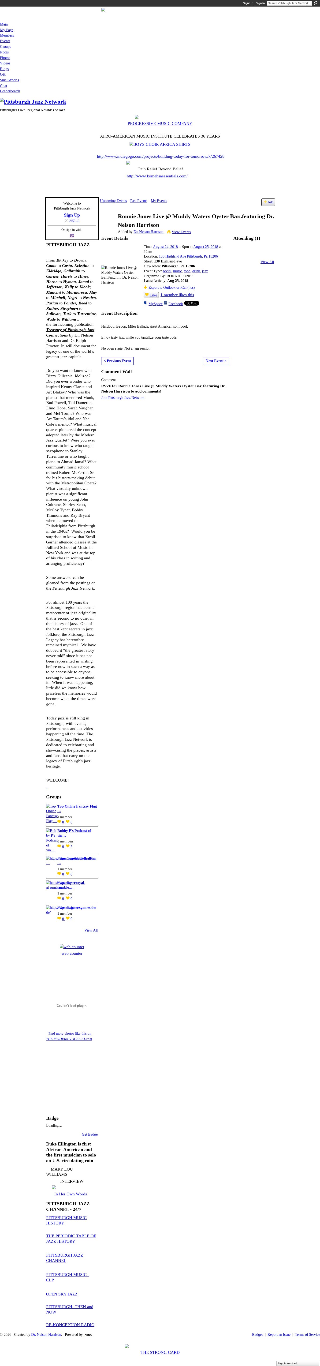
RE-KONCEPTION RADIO (70, 1324)
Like (153, 295)
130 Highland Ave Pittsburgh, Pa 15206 (188, 256)
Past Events (138, 201)
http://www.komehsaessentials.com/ (157, 176)
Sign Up (248, 3)
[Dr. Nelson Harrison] (107, 225)
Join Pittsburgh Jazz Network (123, 398)
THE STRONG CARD (160, 1352)
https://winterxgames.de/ (76, 907)
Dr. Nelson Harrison (149, 232)
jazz (205, 271)
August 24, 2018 (165, 247)
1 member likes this (177, 294)
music (177, 271)
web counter (72, 953)
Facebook (175, 304)
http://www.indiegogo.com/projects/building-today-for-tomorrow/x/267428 (160, 156)
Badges (257, 1334)
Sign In (260, 3)
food (187, 271)
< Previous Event (117, 361)
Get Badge (90, 1134)
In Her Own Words (70, 1194)
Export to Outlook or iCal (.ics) (172, 287)
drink (196, 271)
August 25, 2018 (205, 247)
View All (91, 930)
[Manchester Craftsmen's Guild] (46, 787)
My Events (159, 201)
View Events (181, 232)
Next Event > (216, 361)
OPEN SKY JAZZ (62, 1294)
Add (270, 202)
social (167, 271)
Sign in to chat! (287, 1363)
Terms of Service (307, 1334)
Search (315, 3)
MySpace (156, 304)
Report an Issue (279, 1334)
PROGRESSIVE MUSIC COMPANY (160, 123)
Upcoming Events (113, 201)
